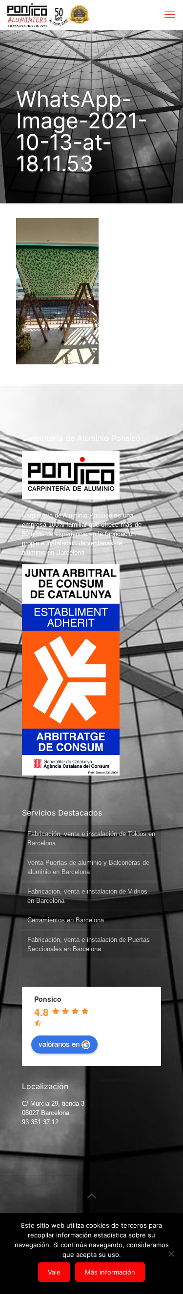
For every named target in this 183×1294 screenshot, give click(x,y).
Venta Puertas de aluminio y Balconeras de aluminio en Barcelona (88, 867)
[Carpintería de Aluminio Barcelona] (37, 14)
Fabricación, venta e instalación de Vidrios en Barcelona (87, 896)
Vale (54, 1272)
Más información (110, 1272)
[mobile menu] (170, 14)
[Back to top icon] (91, 1196)
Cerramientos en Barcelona (65, 920)
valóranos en (59, 1043)
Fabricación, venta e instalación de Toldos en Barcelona (91, 838)
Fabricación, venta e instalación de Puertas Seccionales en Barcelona (88, 944)
